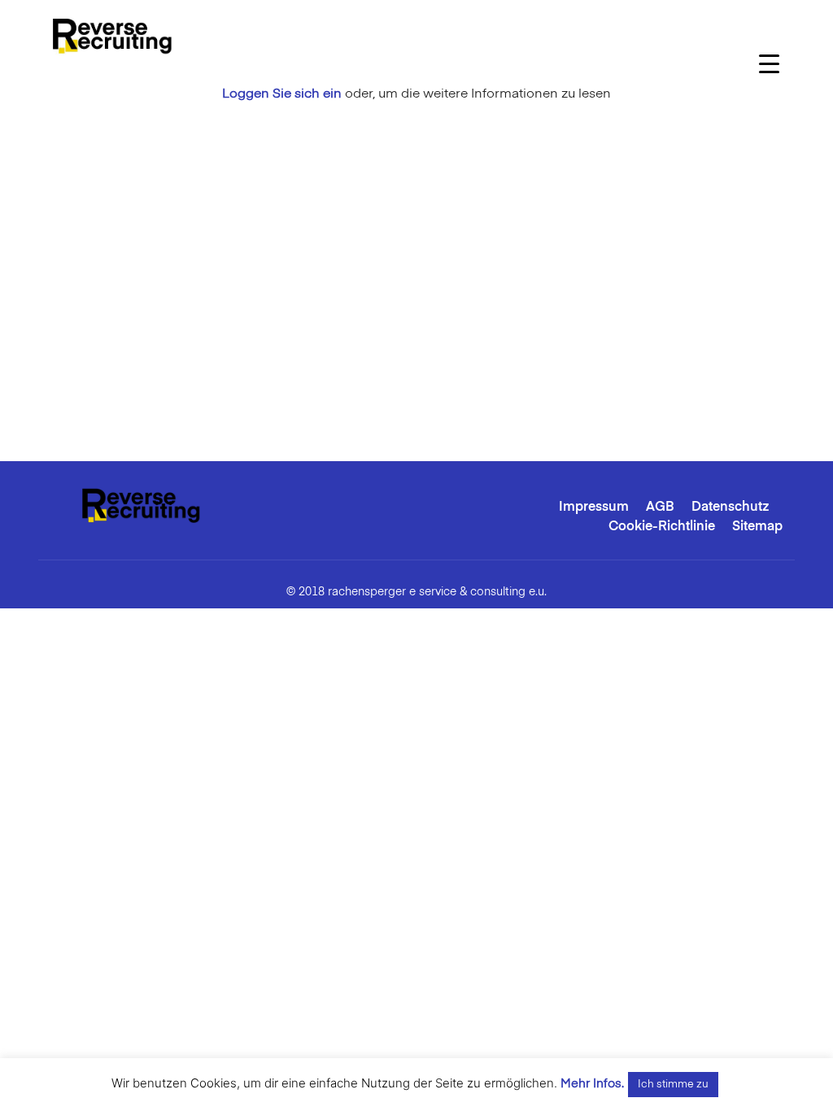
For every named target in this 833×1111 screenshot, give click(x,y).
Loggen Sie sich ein (282, 94)
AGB (660, 507)
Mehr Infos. (592, 1084)
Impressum (594, 507)
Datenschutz (730, 507)
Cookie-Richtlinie (661, 527)
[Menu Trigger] (769, 63)
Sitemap (757, 527)
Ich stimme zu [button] (673, 1084)
